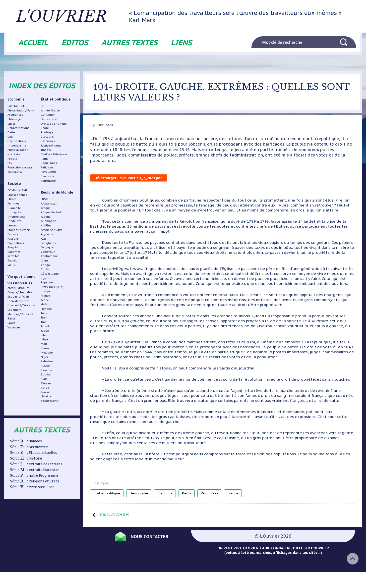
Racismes (14, 252)
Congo (45, 265)
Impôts (46, 150)
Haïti (44, 304)
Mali (44, 344)
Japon (45, 330)
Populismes (49, 163)
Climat (11, 199)
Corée (45, 269)
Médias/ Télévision (54, 154)
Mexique (47, 352)
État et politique (56, 99)
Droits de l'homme (54, 123)
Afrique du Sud (51, 212)
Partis (44, 158)
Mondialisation (17, 150)
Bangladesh (49, 243)
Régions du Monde (57, 192)
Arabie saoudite (51, 230)
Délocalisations (18, 128)
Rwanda (46, 370)
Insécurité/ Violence (21, 305)
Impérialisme (16, 145)
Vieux (11, 265)
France (45, 295)
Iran (44, 322)
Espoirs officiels (18, 296)
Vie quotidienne (21, 276)
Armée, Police (50, 110)
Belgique (47, 247)
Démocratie (49, 119)
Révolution (48, 171)
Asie (44, 238)
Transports (14, 171)
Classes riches (17, 195)
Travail (12, 260)
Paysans (13, 238)
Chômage (14, 119)
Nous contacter (149, 536)
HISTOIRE (47, 199)
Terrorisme (48, 180)
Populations (15, 243)
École (45, 128)
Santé (11, 318)
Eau (10, 136)
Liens (181, 42)
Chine (45, 260)
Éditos (74, 42)
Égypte (45, 278)
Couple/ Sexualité (20, 292)
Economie (16, 99)
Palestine (47, 361)
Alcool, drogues (18, 288)
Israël (45, 326)
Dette (11, 132)
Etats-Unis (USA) (52, 287)
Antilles (46, 225)
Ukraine (46, 396)
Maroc (45, 348)
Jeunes (12, 225)
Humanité (14, 208)
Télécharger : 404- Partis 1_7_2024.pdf (128, 178)
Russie (45, 365)
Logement (14, 310)
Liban (44, 335)
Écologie (47, 132)
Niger (44, 357)
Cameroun (48, 252)
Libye (44, 339)
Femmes (13, 203)
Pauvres (12, 234)
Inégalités (14, 221)
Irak (43, 317)
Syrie (44, 379)
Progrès (12, 247)
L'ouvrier (61, 16)
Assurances (15, 114)
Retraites (13, 256)
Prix (9, 163)
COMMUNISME (17, 190)
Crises (11, 123)
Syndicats (47, 176)
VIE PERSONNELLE (19, 283)
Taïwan (46, 383)
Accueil (33, 42)
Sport (11, 323)
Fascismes (48, 141)
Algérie (46, 216)
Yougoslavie (49, 401)
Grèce (45, 300)
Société (14, 183)
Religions (47, 167)
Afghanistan (49, 203)
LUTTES (46, 106)
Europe (46, 291)
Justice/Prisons (51, 145)
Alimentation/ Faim (20, 110)
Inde (44, 313)
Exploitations (16, 141)
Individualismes (18, 301)
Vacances (13, 327)
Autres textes (129, 42)
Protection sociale (20, 167)
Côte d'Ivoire (50, 273)
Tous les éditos (113, 515)
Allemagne (48, 221)
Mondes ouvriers (19, 230)
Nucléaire (14, 154)
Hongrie (46, 309)
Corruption (48, 114)
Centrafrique (49, 256)
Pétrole (12, 158)
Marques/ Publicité (20, 314)
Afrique (46, 208)
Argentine (47, 234)
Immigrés (14, 212)
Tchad (45, 387)
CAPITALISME (16, 106)
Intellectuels (16, 216)
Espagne (47, 282)
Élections (47, 136)
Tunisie (46, 392)
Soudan (46, 374)
